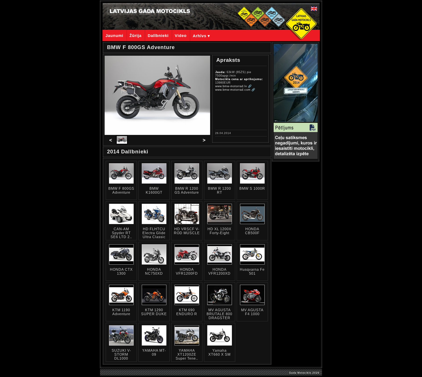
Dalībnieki (158, 35)
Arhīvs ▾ (201, 36)
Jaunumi (114, 35)
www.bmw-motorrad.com (233, 89)
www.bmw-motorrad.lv (231, 86)
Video (181, 35)
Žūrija (135, 35)
